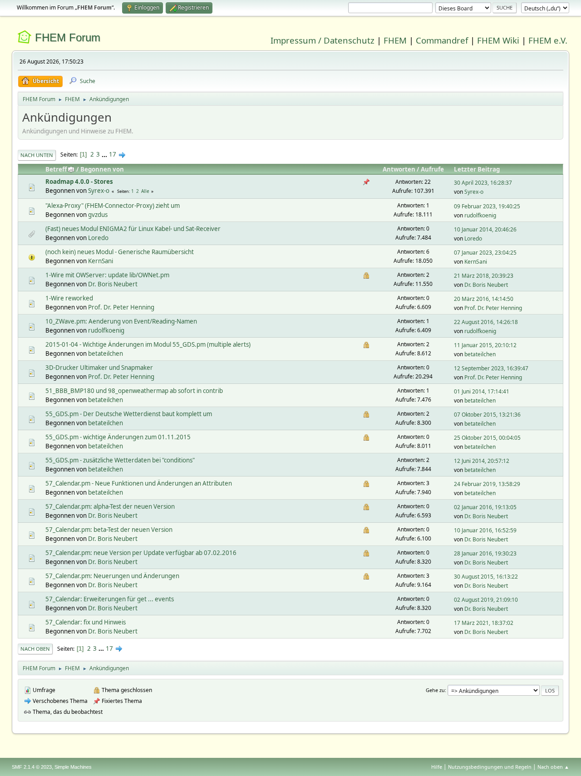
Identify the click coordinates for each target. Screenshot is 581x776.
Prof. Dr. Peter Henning (121, 307)
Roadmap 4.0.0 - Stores (79, 181)
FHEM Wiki (498, 40)
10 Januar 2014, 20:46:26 (485, 229)
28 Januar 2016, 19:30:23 (485, 553)
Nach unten (36, 155)
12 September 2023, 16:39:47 (491, 368)
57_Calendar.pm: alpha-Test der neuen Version (110, 506)
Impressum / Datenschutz (322, 40)
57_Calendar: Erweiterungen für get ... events (109, 599)
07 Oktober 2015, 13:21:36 (487, 414)
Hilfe (436, 766)
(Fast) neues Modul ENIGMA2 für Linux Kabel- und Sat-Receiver (133, 229)
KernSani (100, 261)
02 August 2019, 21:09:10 (486, 600)
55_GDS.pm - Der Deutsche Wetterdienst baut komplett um (128, 414)
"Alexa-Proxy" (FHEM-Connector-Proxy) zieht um (112, 205)
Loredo (98, 238)
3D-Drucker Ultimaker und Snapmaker (99, 367)
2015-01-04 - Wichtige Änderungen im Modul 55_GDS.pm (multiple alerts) (148, 344)
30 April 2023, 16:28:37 (483, 183)
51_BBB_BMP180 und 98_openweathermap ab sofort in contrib (134, 391)
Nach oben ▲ (553, 766)
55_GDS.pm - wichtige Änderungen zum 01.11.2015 (118, 437)
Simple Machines (73, 767)
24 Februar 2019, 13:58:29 (487, 484)
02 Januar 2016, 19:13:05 (485, 507)
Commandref (442, 40)
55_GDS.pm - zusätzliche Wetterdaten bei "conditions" (120, 460)
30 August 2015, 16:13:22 (486, 576)
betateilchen (105, 353)
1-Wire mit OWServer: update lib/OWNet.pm (107, 275)
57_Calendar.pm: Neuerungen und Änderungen (112, 576)
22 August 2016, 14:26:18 (486, 322)
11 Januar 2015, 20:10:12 (485, 345)
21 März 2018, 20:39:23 (483, 276)
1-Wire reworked (69, 298)
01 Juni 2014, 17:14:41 (481, 391)
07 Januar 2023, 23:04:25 (485, 252)
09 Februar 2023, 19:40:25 (487, 206)
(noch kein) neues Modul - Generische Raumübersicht (119, 252)
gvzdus (98, 215)
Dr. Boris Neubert (113, 284)
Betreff (56, 169)
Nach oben (35, 648)
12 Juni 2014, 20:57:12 (481, 461)
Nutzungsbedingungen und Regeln (490, 766)
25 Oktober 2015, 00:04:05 (487, 438)
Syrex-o (98, 191)
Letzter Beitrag (477, 169)
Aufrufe (432, 169)
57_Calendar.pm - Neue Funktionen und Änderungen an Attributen (138, 483)
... (105, 154)
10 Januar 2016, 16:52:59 (485, 530)
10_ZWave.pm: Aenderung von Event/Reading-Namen (121, 321)
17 (112, 154)
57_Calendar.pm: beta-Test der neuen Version (108, 530)
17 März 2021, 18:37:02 (483, 623)
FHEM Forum (67, 37)
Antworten (399, 169)
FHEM (395, 40)
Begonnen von (102, 169)
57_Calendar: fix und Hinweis (85, 622)
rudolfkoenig (480, 215)
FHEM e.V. (547, 40)
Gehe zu (435, 690)
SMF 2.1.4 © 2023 (32, 767)
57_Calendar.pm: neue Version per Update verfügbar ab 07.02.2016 (140, 553)
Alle (145, 191)
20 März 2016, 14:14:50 (483, 299)
